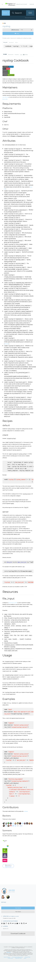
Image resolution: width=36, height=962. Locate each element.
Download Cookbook (18, 933)
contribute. (26, 811)
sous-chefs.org (5, 97)
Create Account (21, 4)
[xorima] (8, 897)
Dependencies (10, 54)
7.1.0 (17, 30)
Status (25, 958)
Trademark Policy (18, 958)
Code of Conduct (7, 957)
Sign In (32, 4)
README (5, 54)
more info (6, 343)
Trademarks (8, 952)
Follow (19, 33)
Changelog (17, 54)
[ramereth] (3, 897)
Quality (24, 54)
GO (30, 13)
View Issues (18, 911)
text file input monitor (13, 602)
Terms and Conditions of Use (17, 957)
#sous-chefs (4, 99)
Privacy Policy (27, 957)
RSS (4, 23)
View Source (18, 908)
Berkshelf (11, 42)
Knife (16, 42)
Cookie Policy (10, 958)
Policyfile (5, 42)
